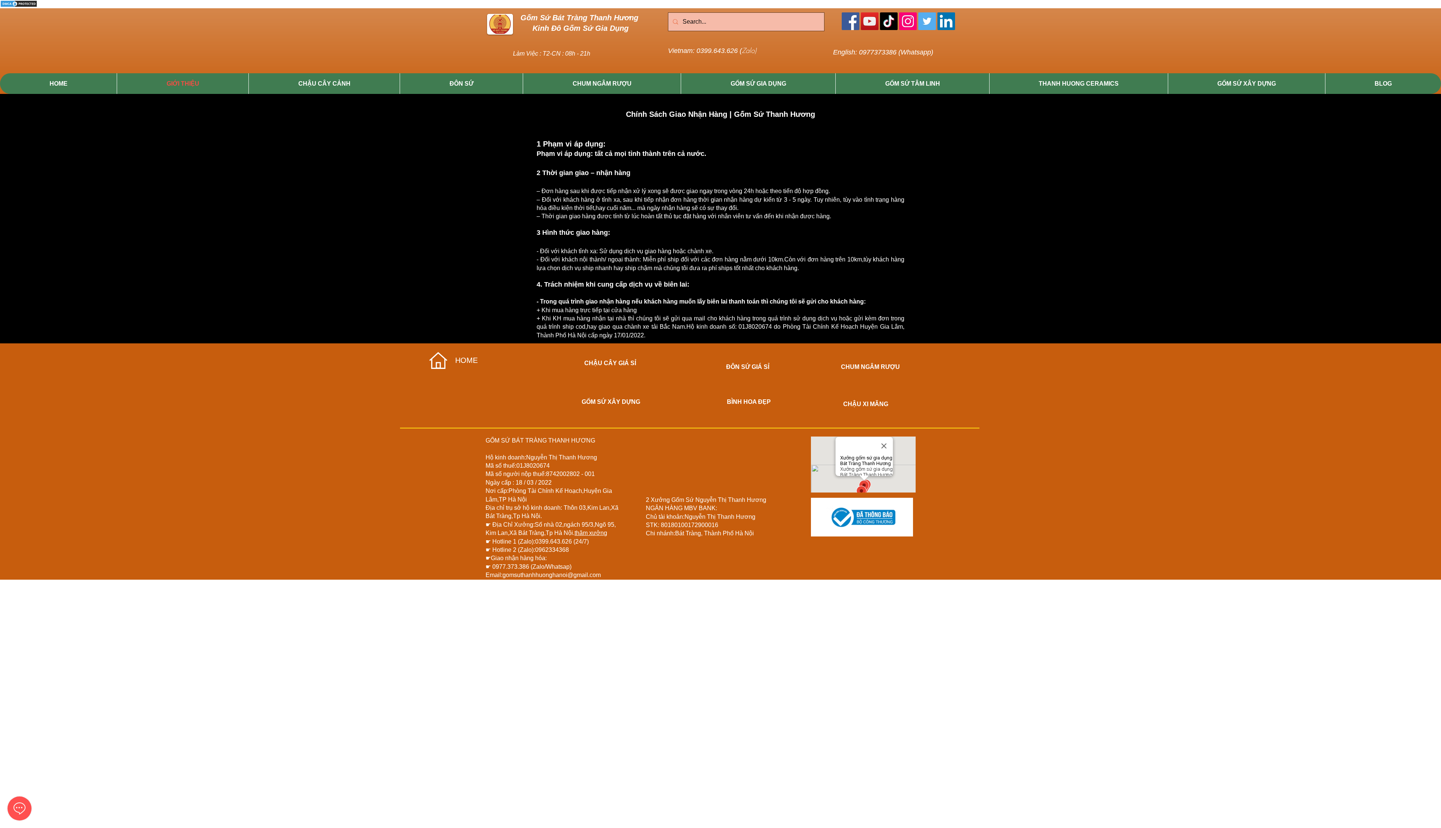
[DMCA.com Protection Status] (19, 6)
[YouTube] (869, 21)
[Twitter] (927, 21)
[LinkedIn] (946, 21)
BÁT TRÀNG (529, 440)
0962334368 (552, 550)
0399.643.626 (554, 541)
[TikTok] (889, 21)
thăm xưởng (591, 533)
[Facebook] (850, 21)
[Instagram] (908, 21)
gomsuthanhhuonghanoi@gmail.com (551, 575)
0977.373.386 (511, 567)
